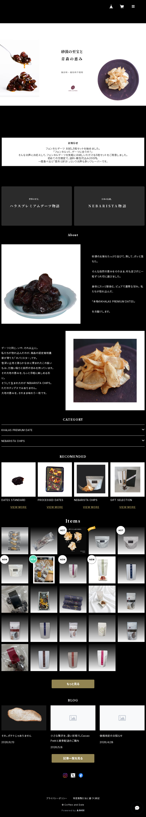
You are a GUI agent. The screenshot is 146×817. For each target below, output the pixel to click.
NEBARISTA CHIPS (13, 440)
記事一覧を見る (73, 758)
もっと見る (73, 684)
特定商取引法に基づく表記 (86, 798)
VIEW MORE (18, 507)
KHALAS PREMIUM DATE (17, 430)
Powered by (69, 810)
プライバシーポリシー (56, 798)
